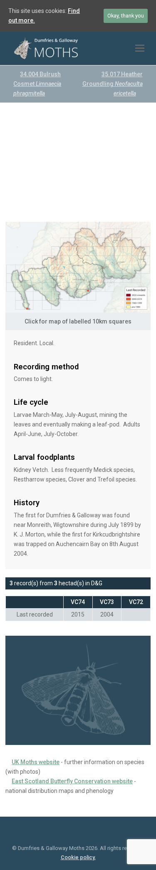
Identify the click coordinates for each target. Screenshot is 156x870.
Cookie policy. (78, 857)
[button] (139, 48)
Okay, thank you (125, 16)
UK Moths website (35, 762)
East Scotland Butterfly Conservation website (72, 781)
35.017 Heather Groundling (112, 84)
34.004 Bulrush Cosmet (37, 84)
